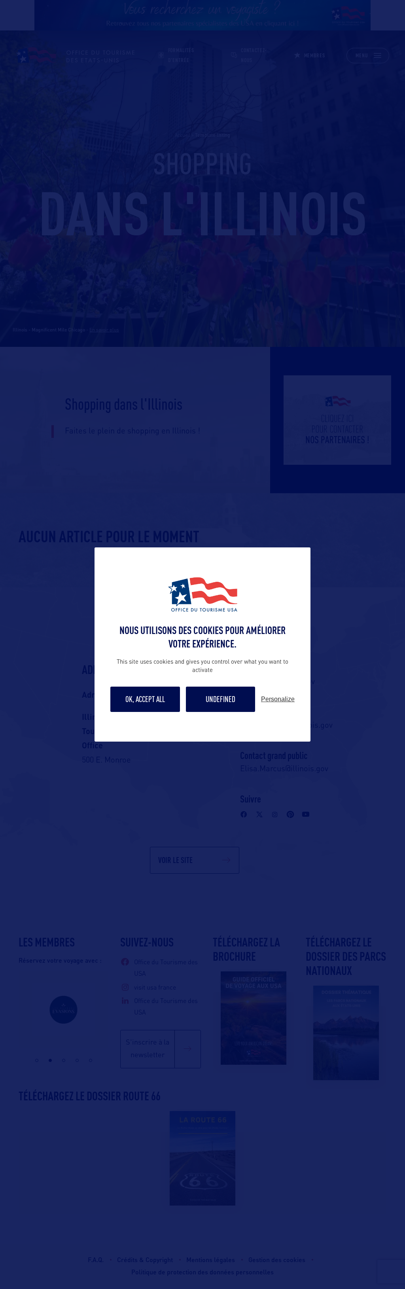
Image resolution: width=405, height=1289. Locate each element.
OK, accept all (145, 699)
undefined (220, 699)
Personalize (278, 699)
